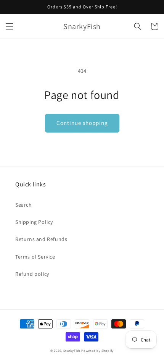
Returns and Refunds (41, 239)
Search (23, 204)
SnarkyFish (71, 350)
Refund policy (32, 273)
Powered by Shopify (97, 350)
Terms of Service (35, 256)
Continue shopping (82, 122)
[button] (9, 26)
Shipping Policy (34, 221)
